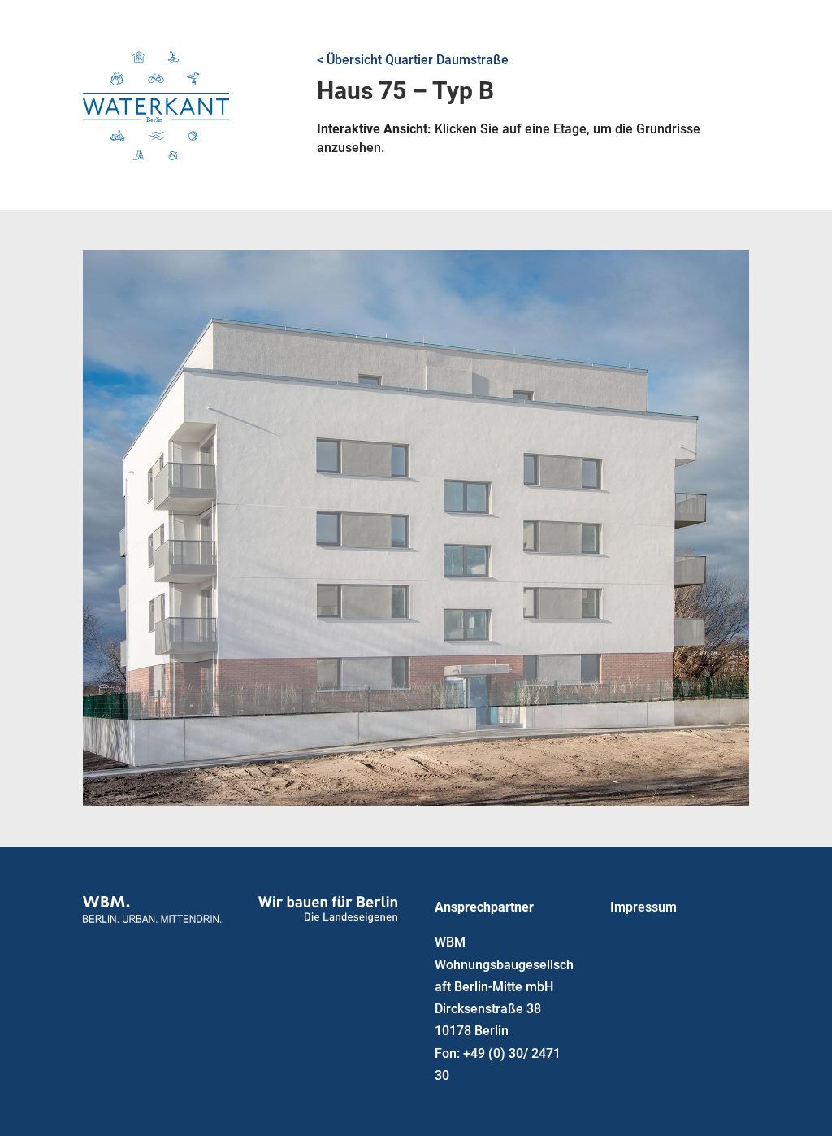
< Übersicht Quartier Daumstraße (413, 59)
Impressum (643, 907)
